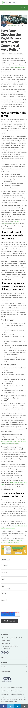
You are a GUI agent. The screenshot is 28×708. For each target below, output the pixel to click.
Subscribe (23, 8)
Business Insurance (7, 53)
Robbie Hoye (12, 25)
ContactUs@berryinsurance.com (9, 646)
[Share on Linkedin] (17, 706)
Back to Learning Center (7, 12)
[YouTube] (5, 652)
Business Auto (18, 53)
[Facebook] (7, 652)
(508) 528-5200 (6, 640)
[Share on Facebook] (3, 706)
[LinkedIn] (2, 652)
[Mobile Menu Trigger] (25, 2)
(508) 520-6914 (6, 643)
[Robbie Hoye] (4, 24)
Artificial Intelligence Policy (16, 690)
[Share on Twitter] (10, 706)
